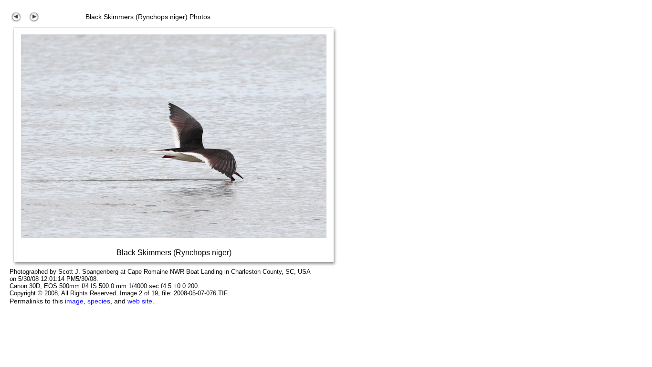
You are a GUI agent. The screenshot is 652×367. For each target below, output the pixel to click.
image (74, 301)
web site (139, 301)
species (98, 301)
